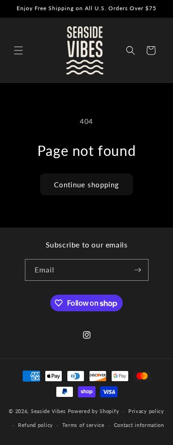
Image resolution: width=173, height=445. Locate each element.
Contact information (139, 425)
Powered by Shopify (93, 411)
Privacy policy (146, 411)
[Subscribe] (138, 270)
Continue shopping (86, 184)
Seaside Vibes (48, 411)
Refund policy (35, 425)
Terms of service (83, 425)
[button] (18, 50)
